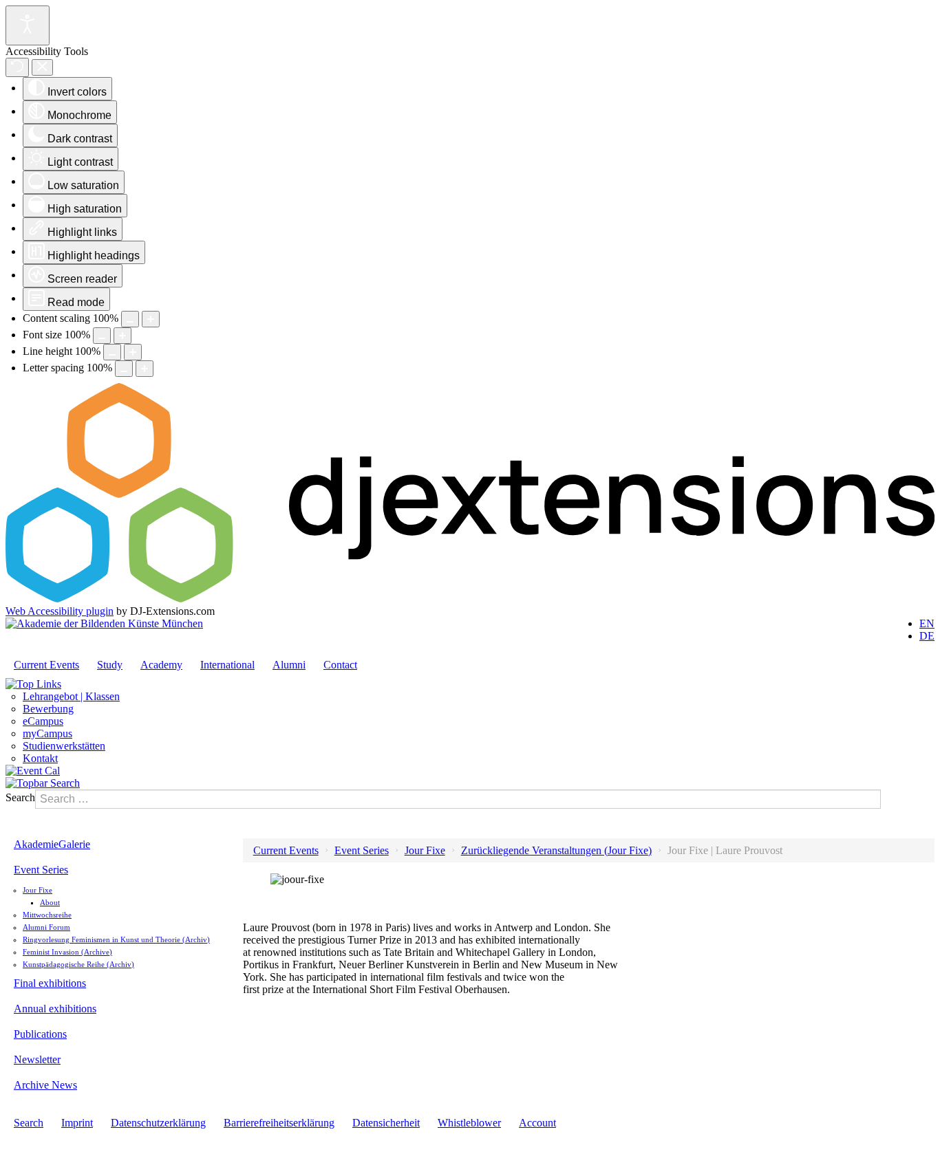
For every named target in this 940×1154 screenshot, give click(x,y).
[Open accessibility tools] (28, 25)
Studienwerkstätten (64, 746)
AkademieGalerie (52, 844)
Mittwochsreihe (47, 915)
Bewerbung (48, 709)
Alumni (289, 665)
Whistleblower (469, 1123)
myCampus (47, 733)
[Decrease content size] (130, 319)
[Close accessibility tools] (42, 67)
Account (537, 1123)
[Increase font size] (122, 335)
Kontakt (40, 758)
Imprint (77, 1123)
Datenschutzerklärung (158, 1123)
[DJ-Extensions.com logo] (470, 599)
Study (109, 665)
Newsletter (37, 1059)
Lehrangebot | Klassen (71, 696)
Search (20, 797)
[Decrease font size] (102, 335)
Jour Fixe (37, 890)
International (227, 665)
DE (926, 636)
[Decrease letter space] (124, 368)
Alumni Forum (46, 927)
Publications (40, 1034)
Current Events (46, 665)
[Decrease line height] (112, 352)
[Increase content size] (151, 319)
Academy (161, 665)
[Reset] (17, 67)
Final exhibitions (50, 983)
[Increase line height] (133, 352)
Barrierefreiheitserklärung (279, 1123)
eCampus (43, 721)
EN (926, 623)
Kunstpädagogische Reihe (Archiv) (78, 964)
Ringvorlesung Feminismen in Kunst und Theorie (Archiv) (116, 939)
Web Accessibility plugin (60, 611)
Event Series (41, 869)
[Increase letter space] (144, 368)
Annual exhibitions (55, 1008)
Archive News (45, 1085)
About (50, 902)
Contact (340, 665)
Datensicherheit (386, 1123)
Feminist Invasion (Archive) (67, 952)
